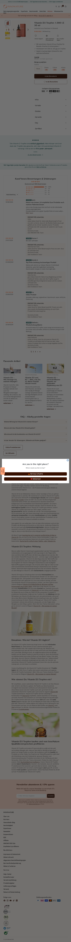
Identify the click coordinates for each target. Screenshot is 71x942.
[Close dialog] (68, 460)
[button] (2, 471)
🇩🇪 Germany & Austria (35, 474)
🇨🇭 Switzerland (35, 479)
